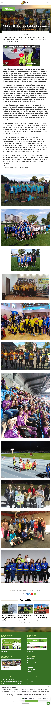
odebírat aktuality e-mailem (19, 590)
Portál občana (30, 658)
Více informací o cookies (16, 691)
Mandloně (29, 683)
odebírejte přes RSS (36, 590)
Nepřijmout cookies (18, 700)
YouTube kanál (30, 651)
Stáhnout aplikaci (5, 651)
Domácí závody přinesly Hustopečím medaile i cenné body (41, 617)
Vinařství (29, 679)
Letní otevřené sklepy (8, 679)
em (35, 594)
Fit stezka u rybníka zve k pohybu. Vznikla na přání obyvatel (9, 617)
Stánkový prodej (31, 669)
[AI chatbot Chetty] (48, 703)
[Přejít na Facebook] (11, 664)
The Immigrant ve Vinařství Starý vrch (12, 681)
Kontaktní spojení (31, 663)
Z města (29, 622)
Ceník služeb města (31, 665)
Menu (2, 2)
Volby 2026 (30, 671)
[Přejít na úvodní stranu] (25, 3)
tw (29, 594)
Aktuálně (9, 9)
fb (26, 594)
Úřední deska (30, 660)
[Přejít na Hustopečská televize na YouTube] (37, 644)
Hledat (48, 2)
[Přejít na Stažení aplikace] (11, 644)
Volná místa (30, 667)
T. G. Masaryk (30, 681)
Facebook (3, 672)
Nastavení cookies (25, 703)
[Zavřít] (48, 686)
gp (32, 594)
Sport (27, 34)
